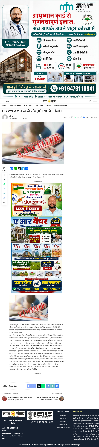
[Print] (83, 117)
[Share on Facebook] (68, 117)
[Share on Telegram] (77, 117)
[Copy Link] (80, 117)
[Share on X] (71, 117)
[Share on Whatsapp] (74, 117)
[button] (3, 101)
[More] (86, 117)
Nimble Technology (73, 445)
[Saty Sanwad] (49, 101)
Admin (11, 116)
